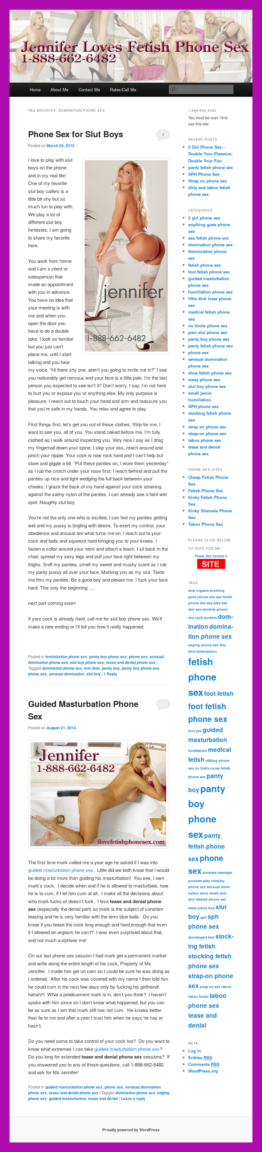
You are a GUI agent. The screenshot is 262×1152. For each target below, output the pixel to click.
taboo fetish (198, 996)
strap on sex (210, 986)
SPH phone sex (203, 406)
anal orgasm (198, 590)
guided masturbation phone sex (60, 869)
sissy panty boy (201, 907)
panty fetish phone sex (210, 167)
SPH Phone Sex (204, 174)
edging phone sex (203, 645)
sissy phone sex (204, 379)
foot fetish (219, 693)
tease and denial (103, 1098)
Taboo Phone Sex (205, 524)
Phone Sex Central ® (211, 556)
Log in (194, 1051)
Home (35, 89)
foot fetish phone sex (209, 272)
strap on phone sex (207, 427)
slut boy (93, 674)
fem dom (92, 668)
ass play (213, 602)
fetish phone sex (204, 265)
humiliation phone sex (210, 292)
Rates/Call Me (123, 89)
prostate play (199, 880)
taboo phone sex (204, 440)
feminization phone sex (66, 656)
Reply (110, 674)
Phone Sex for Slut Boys (75, 134)
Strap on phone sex (207, 181)
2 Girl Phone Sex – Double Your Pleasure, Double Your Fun (210, 153)
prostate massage (217, 872)
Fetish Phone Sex (205, 490)
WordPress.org (203, 1071)
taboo (226, 986)
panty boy (111, 668)
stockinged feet (201, 937)
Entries (200, 1057)
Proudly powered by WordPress (131, 1130)
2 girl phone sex (204, 218)
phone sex (138, 656)
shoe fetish (209, 893)
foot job (195, 730)
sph (203, 917)
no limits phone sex (207, 326)
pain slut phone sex (207, 332)
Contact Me (89, 89)
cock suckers (206, 617)
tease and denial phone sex (131, 662)
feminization (206, 651)
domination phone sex (62, 668)
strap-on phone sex (207, 433)
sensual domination (66, 674)
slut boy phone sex (87, 662)
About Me (59, 89)
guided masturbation (67, 1098)
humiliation (197, 750)
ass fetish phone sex (208, 238)
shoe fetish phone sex (210, 373)
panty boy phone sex (108, 656)
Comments (204, 1064)
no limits (202, 768)
